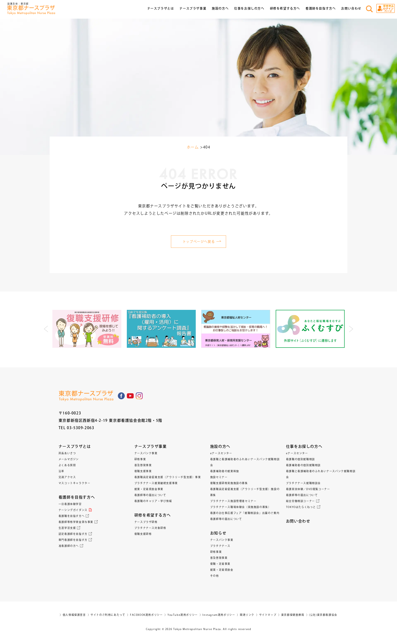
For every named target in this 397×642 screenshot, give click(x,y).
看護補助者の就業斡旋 (224, 471)
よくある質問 (67, 465)
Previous (46, 328)
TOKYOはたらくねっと (301, 507)
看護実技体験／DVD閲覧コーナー (308, 489)
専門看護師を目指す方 (73, 540)
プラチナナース (220, 546)
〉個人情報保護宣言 (73, 614)
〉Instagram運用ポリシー (217, 614)
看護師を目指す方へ (77, 497)
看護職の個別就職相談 (300, 459)
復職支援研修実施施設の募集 (229, 483)
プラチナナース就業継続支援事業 (156, 483)
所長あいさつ (67, 453)
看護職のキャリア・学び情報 (153, 501)
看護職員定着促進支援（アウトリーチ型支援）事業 (167, 477)
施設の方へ (220, 446)
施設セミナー (219, 477)
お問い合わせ (351, 8)
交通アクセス (67, 477)
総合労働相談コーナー (300, 501)
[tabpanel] (87, 329)
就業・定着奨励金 (221, 569)
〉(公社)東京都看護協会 (321, 614)
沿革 (61, 471)
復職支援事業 (143, 471)
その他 (214, 575)
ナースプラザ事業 (150, 446)
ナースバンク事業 (146, 453)
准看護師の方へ (69, 546)
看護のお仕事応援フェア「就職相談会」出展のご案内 (244, 513)
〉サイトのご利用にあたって (106, 614)
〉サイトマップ (266, 614)
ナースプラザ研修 (146, 522)
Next (350, 328)
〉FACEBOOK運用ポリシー (145, 614)
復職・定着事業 (220, 563)
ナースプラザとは (75, 446)
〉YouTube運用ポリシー (181, 614)
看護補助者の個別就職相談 (303, 465)
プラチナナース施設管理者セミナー (233, 501)
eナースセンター (221, 453)
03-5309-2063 (80, 428)
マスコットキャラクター (75, 483)
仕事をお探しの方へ (304, 446)
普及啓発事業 (143, 465)
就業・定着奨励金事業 (148, 489)
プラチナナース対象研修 (150, 528)
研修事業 (140, 459)
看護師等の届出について (150, 495)
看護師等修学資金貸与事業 (76, 522)
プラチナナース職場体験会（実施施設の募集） (240, 507)
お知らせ (218, 533)
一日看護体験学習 (70, 504)
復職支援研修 (143, 534)
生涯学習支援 (67, 528)
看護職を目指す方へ (72, 516)
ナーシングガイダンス (73, 510)
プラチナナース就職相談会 (303, 483)
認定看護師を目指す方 (73, 534)
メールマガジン (69, 459)
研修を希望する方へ (152, 515)
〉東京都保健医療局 (291, 614)
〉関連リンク (245, 614)
